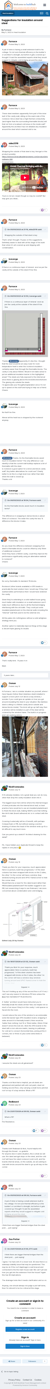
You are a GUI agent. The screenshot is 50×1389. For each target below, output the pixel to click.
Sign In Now (25, 1346)
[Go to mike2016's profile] (4, 144)
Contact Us (27, 1380)
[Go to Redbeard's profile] (4, 1103)
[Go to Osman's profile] (4, 684)
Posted (17, 44)
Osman (12, 683)
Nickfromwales (16, 787)
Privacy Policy (14, 1380)
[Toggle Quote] (6, 229)
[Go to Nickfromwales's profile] (4, 788)
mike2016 (13, 143)
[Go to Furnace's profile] (4, 42)
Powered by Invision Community (25, 1385)
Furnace (7, 30)
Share (12, 1361)
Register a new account (25, 1329)
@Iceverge (14, 361)
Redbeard (14, 1101)
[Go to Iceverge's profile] (4, 260)
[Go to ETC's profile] (4, 1187)
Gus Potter (14, 1239)
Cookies (38, 1380)
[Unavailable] (25, 78)
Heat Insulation (20, 32)
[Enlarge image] (25, 333)
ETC (11, 1185)
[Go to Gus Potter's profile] (4, 1240)
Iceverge (13, 259)
